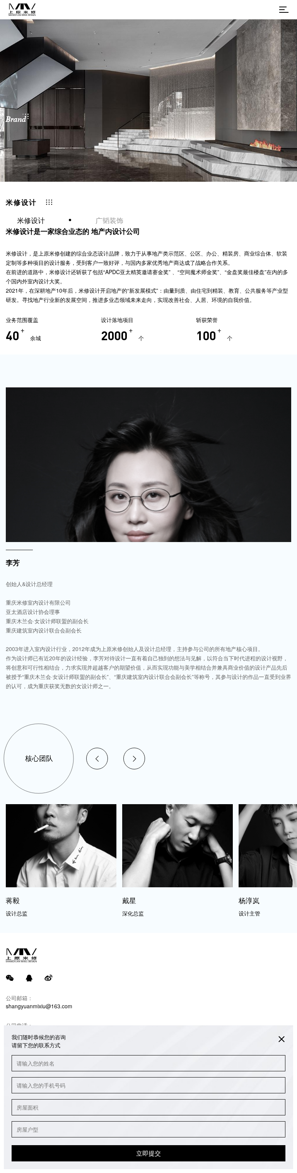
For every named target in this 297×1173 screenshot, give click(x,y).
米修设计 (31, 220)
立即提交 (148, 1153)
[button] (97, 758)
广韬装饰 (109, 220)
